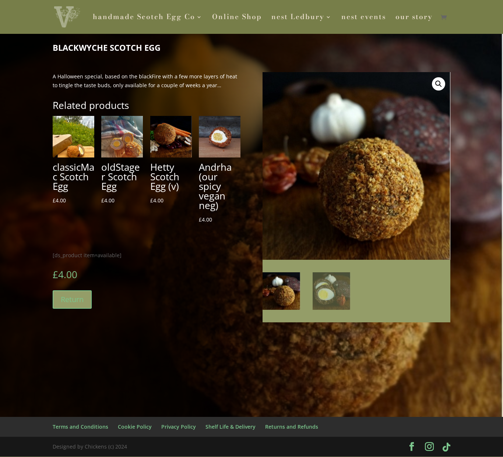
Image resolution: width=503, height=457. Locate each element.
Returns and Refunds (291, 426)
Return (72, 299)
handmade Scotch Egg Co (144, 18)
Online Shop (237, 18)
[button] (438, 84)
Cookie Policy (135, 426)
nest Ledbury (297, 18)
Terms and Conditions (80, 426)
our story (414, 18)
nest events (363, 18)
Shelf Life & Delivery (230, 426)
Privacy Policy (178, 426)
